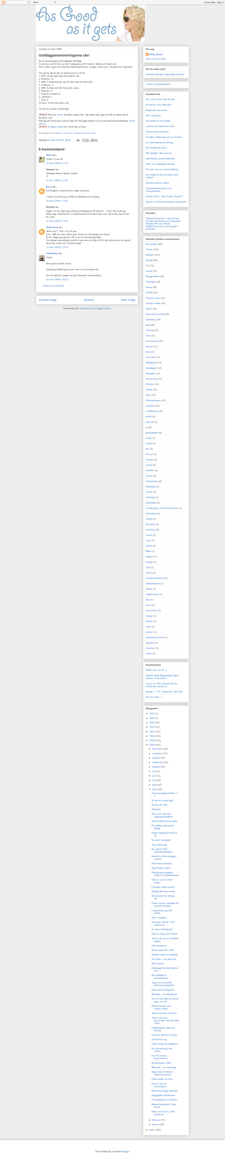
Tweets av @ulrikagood (158, 84)
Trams (149, 249)
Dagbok (150, 556)
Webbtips (150, 486)
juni (154, 775)
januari (156, 1124)
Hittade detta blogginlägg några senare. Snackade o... (162, 676)
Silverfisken (52, 253)
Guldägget (57, 133)
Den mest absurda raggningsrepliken (162, 815)
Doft (148, 567)
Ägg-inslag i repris (161, 868)
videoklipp (151, 502)
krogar (149, 616)
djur (148, 599)
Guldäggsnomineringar (81, 133)
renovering (151, 379)
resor (148, 540)
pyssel (149, 465)
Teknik (149, 589)
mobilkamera (152, 411)
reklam (93, 133)
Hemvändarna (159, 945)
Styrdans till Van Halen (157, 183)
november (157, 753)
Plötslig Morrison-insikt (163, 891)
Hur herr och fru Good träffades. (162, 169)
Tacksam (156, 809)
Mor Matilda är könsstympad (160, 976)
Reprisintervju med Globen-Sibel (161, 1007)
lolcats (149, 535)
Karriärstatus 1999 (161, 1063)
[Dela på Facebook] (93, 140)
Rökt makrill (158, 963)
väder (149, 653)
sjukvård (150, 643)
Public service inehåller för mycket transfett (165, 904)
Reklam (150, 254)
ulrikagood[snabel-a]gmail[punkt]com (165, 74)
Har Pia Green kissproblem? (160, 1057)
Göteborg (151, 319)
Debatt (149, 260)
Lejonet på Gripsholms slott (160, 126)
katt (148, 325)
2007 (152, 1130)
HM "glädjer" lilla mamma (159, 153)
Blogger (125, 1151)
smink (149, 443)
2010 (152, 736)
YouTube (150, 357)
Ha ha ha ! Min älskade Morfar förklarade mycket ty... (161, 685)
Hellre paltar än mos (162, 1079)
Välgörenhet (152, 594)
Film (148, 335)
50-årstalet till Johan (156, 147)
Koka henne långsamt (163, 989)
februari (156, 1120)
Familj (149, 271)
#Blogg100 (151, 362)
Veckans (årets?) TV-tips (164, 1035)
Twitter (149, 389)
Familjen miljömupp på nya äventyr (164, 137)
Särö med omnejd (155, 314)
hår (147, 448)
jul (147, 427)
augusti (156, 766)
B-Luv (49, 186)
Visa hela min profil (156, 58)
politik (149, 416)
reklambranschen (155, 637)
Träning (150, 330)
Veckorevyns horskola (157, 131)
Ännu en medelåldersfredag (160, 164)
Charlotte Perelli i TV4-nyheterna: (163, 923)
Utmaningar (152, 481)
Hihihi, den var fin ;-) (156, 670)
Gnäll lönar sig (159, 1039)
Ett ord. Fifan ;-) (154, 697)
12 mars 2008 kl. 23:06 (57, 221)
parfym (149, 632)
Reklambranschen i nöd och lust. (163, 218)
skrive (59, 115)
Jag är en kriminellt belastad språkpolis (166, 201)
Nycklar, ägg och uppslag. (165, 954)
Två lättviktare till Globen (164, 1099)
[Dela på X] (89, 140)
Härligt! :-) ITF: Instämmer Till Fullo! (164, 691)
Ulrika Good (52, 227)
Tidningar (150, 281)
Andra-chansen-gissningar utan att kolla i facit (165, 1020)
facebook (150, 524)
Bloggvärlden (152, 276)
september (158, 762)
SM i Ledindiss (153, 115)
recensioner (152, 341)
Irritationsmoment (155, 578)
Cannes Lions (153, 298)
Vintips (149, 518)
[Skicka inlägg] (77, 140)
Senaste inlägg (47, 299)
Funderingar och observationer (162, 508)
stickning (150, 497)
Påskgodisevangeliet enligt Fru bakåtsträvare (165, 874)
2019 (152, 713)
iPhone (149, 454)
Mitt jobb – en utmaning (164, 1067)
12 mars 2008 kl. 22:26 (57, 180)
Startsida (89, 299)
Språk (149, 308)
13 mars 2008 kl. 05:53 (57, 279)
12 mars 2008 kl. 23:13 (57, 247)
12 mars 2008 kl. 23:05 (57, 201)
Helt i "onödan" (159, 917)
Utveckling (151, 513)
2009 (152, 740)
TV (147, 265)
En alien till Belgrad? (162, 929)
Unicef (132, 121)
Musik (149, 287)
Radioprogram (153, 400)
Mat (148, 352)
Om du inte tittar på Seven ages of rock (165, 1000)
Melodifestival (153, 583)
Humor (149, 475)
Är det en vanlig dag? (163, 800)
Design (149, 562)
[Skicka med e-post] (83, 140)
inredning (150, 529)
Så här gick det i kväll (163, 950)
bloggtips (150, 373)
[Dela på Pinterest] (96, 140)
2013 (152, 722)
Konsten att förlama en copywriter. (163, 221)
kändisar (150, 405)
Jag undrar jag (159, 844)
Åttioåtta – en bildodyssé (164, 994)
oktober (156, 758)
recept (149, 492)
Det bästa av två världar (158, 120)
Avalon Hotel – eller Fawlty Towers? (164, 196)
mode (149, 438)
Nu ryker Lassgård (161, 840)
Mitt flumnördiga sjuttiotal (165, 1090)
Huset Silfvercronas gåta (164, 821)
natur (148, 626)
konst (148, 605)
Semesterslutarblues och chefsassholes (159, 189)
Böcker (149, 346)
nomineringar (67, 133)
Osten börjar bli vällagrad (165, 1044)
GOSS (149, 292)
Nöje (148, 395)
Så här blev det (159, 804)
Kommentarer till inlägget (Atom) (95, 308)
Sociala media (153, 303)
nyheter (150, 459)
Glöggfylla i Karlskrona (163, 1095)
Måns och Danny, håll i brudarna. (163, 1113)
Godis (149, 572)
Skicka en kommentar (53, 286)
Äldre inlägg (128, 299)
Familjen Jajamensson (163, 887)
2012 (152, 727)
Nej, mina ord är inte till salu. (160, 99)
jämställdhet (152, 432)
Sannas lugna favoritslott (164, 933)
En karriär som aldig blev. (159, 104)
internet (150, 422)
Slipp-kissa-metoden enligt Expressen (162, 1073)
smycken (150, 648)
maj (154, 780)
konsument (151, 610)
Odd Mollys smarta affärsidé (160, 158)
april (154, 784)
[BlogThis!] (86, 140)
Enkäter (150, 470)
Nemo (49, 155)
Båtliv (148, 551)
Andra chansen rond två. (164, 1013)
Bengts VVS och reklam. (158, 223)
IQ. (44, 124)
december (157, 748)
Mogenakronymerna (156, 110)
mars (155, 789)
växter (149, 545)
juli (154, 771)
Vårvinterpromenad (162, 863)
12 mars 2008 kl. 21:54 (57, 163)
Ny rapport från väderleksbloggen (162, 850)
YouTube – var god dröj (164, 959)
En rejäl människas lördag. (159, 142)
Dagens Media (57, 127)
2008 (152, 745)
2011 (152, 731)
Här (40, 109)
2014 (152, 718)
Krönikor (150, 384)
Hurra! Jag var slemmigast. (159, 1085)
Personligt (151, 244)
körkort (149, 621)
